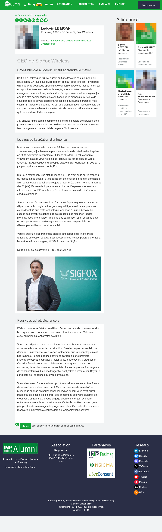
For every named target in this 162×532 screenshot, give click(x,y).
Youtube (143, 476)
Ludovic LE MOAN (56, 28)
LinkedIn (143, 450)
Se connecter (149, 5)
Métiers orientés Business (78, 40)
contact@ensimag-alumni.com (20, 467)
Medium (143, 487)
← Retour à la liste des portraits (31, 15)
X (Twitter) (144, 466)
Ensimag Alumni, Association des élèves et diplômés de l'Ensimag (81, 500)
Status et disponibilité (81, 503)
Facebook (144, 471)
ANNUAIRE (104, 4)
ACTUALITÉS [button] (85, 4)
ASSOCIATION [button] (64, 4)
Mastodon (144, 461)
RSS (141, 492)
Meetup (143, 481)
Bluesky (143, 455)
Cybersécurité (48, 43)
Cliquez (25, 425)
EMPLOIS (120, 4)
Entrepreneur (57, 40)
